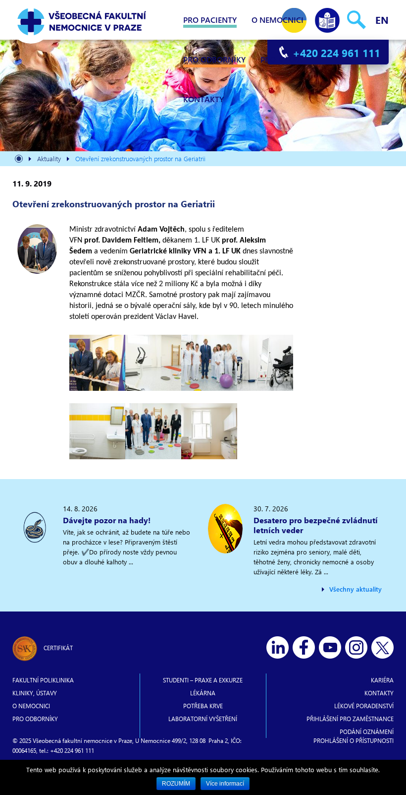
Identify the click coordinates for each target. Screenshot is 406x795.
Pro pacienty (210, 19)
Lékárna (202, 693)
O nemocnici (278, 19)
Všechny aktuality (355, 589)
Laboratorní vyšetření (202, 719)
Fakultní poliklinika (43, 680)
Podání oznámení (367, 731)
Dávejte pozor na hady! (107, 520)
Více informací (225, 783)
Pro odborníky (214, 59)
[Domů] (19, 160)
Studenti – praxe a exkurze (203, 680)
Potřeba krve (203, 706)
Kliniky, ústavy (34, 693)
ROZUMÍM (176, 783)
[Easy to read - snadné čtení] (327, 18)
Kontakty (203, 99)
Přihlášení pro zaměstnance (350, 719)
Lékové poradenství (364, 706)
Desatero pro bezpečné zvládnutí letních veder (316, 525)
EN (382, 19)
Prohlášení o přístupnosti (353, 740)
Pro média (281, 59)
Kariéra (382, 680)
